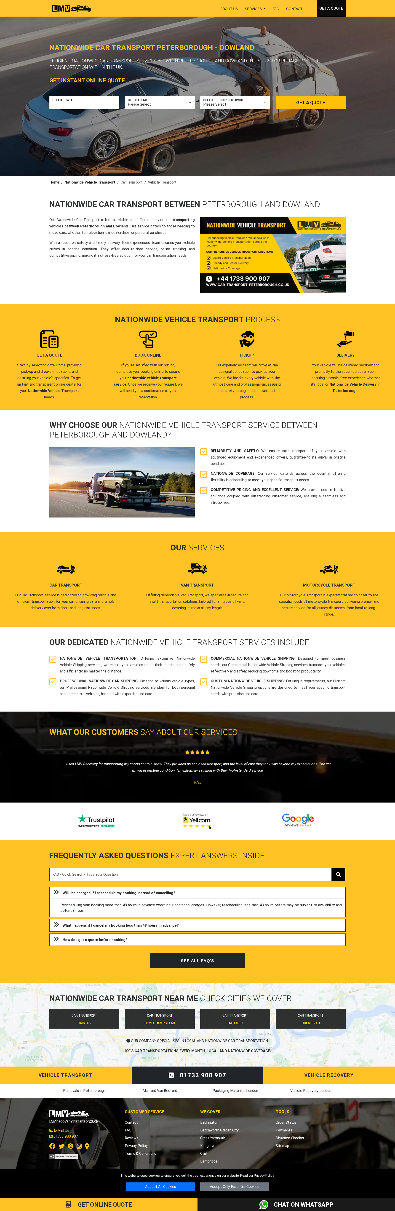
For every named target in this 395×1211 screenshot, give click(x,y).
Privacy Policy (264, 1175)
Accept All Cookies (160, 1186)
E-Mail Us (61, 1130)
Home (54, 182)
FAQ (275, 8)
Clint (204, 1153)
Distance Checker (290, 1138)
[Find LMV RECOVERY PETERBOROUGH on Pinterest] (70, 1147)
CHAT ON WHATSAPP (303, 1204)
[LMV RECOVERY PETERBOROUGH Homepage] (71, 8)
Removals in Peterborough (84, 1090)
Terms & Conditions (140, 1153)
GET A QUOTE (331, 8)
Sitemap (282, 1146)
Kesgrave (207, 1146)
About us (229, 8)
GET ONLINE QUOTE (104, 1204)
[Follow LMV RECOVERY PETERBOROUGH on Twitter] (61, 1147)
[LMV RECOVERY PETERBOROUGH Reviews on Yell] (197, 821)
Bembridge (209, 1161)
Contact (294, 8)
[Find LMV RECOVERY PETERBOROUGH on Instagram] (79, 1147)
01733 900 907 (202, 1075)
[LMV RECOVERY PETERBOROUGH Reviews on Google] (298, 821)
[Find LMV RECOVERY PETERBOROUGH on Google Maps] (87, 1147)
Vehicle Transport (66, 1075)
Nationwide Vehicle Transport (89, 182)
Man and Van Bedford (160, 1090)
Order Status (286, 1122)
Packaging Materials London (235, 1090)
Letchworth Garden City (219, 1130)
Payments (284, 1130)
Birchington (209, 1122)
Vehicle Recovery (329, 1075)
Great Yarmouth (212, 1138)
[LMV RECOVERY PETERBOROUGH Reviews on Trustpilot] (97, 821)
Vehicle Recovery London (310, 1090)
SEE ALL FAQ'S (197, 960)
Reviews (131, 1138)
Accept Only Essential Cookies (234, 1186)
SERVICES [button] (254, 8)
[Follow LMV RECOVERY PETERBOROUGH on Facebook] (52, 1147)
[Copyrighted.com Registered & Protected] (63, 1156)
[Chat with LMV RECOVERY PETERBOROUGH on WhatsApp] (266, 1204)
